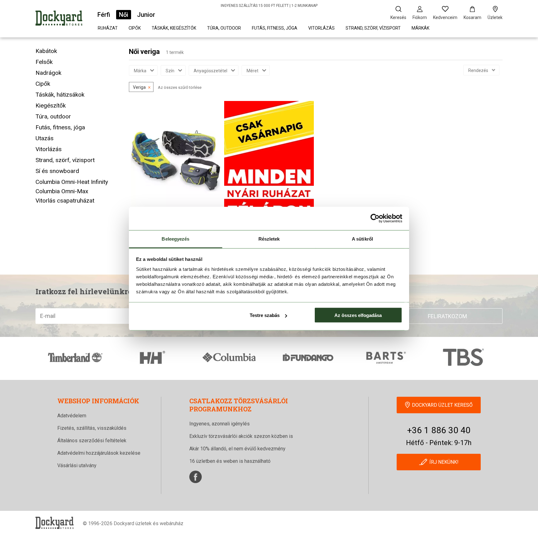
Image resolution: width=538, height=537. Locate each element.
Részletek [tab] (269, 238)
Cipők (135, 28)
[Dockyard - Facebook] (195, 476)
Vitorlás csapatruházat (64, 200)
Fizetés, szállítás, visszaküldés (91, 428)
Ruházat (108, 28)
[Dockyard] (58, 19)
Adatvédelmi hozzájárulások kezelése (98, 453)
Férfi (103, 14)
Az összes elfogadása (358, 315)
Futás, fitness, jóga (274, 28)
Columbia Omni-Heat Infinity (71, 181)
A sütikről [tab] (362, 238)
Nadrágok (48, 72)
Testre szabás (265, 315)
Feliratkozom (447, 316)
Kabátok (46, 51)
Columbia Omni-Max (61, 191)
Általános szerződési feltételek (91, 441)
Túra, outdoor (224, 28)
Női (123, 14)
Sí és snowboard (57, 171)
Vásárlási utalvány (77, 465)
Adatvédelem (71, 416)
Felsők (44, 61)
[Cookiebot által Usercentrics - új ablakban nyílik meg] (375, 218)
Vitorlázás (321, 28)
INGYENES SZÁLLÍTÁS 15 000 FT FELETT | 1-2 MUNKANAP (269, 5)
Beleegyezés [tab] (175, 238)
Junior (146, 14)
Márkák (420, 28)
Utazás (44, 138)
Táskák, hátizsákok (59, 94)
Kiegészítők (50, 105)
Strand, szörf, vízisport (373, 28)
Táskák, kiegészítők (174, 28)
